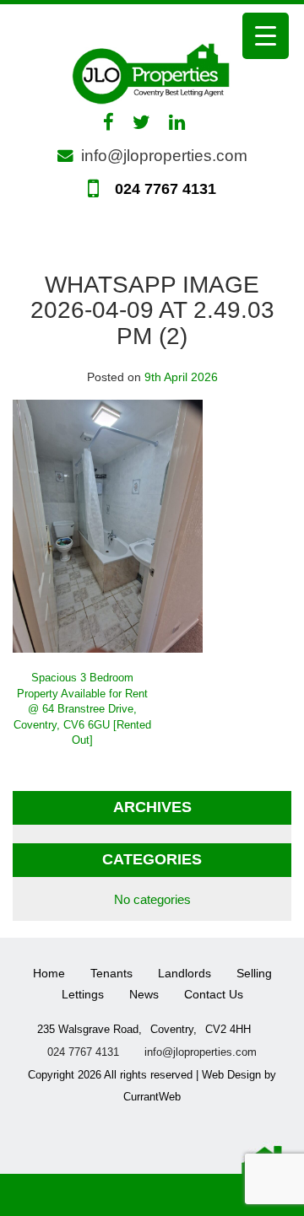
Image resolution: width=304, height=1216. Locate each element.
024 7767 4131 (163, 188)
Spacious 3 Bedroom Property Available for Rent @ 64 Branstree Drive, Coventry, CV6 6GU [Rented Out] (82, 708)
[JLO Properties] (152, 72)
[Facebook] (117, 122)
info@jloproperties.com (164, 155)
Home (49, 973)
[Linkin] (185, 122)
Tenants (111, 973)
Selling (254, 973)
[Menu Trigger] (265, 36)
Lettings (83, 994)
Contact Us (213, 994)
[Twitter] (150, 122)
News (144, 994)
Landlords (184, 973)
